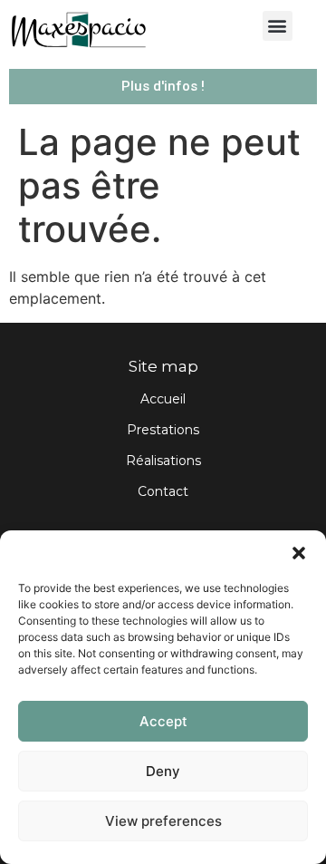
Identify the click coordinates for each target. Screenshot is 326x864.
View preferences (163, 821)
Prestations (163, 430)
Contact (163, 491)
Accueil (163, 399)
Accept (163, 721)
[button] (299, 553)
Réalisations (163, 460)
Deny (163, 771)
